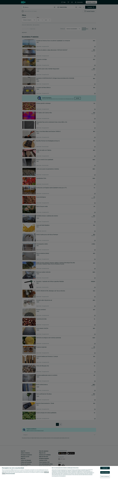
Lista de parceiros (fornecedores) (58, 475)
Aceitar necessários (105, 472)
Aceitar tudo (105, 467)
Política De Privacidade (10, 473)
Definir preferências (105, 476)
